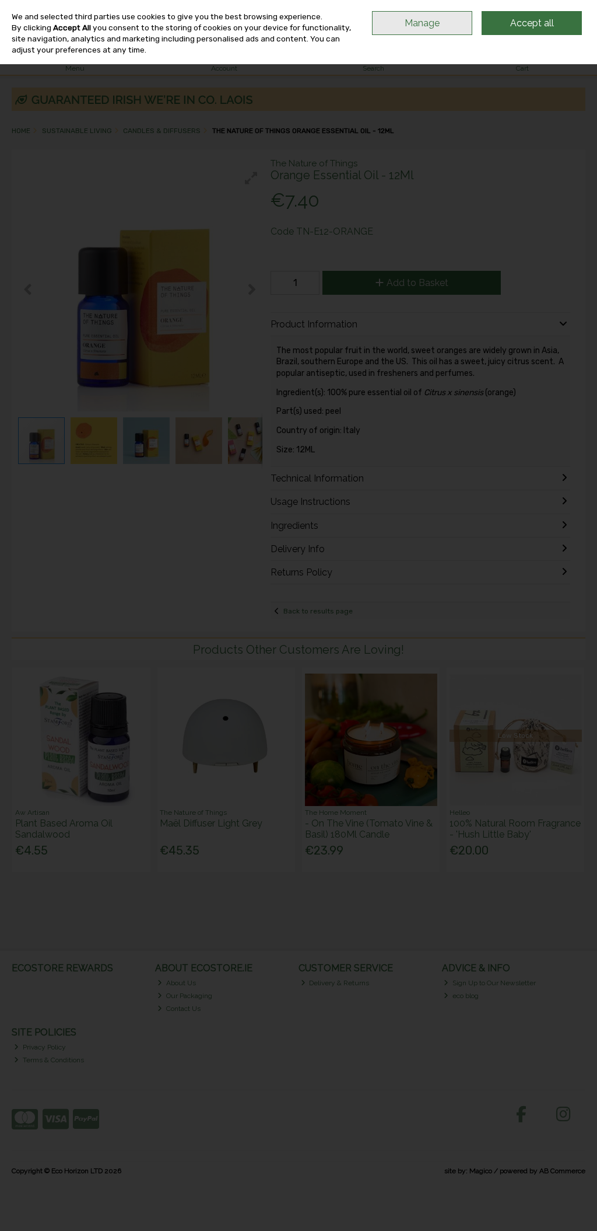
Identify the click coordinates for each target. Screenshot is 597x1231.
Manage (422, 23)
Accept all (532, 23)
